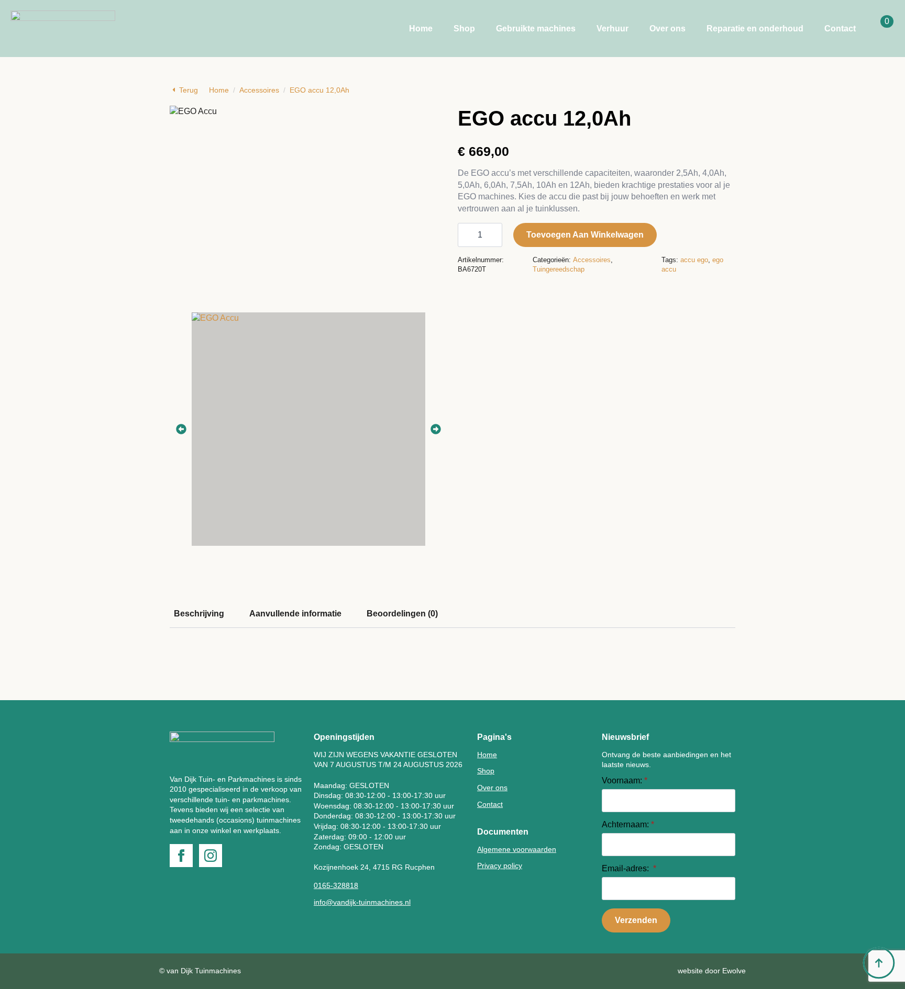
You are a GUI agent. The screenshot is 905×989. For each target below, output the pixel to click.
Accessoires (259, 90)
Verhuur (612, 28)
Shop (464, 28)
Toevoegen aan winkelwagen (585, 234)
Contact (840, 28)
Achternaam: (628, 825)
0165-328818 (336, 885)
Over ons (667, 28)
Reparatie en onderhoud (755, 28)
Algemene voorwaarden (516, 849)
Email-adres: (629, 868)
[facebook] (181, 855)
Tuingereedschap (558, 269)
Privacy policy (499, 865)
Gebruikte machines (536, 28)
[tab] (199, 614)
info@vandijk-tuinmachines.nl (362, 902)
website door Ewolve (712, 970)
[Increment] (494, 235)
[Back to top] (879, 963)
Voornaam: (624, 781)
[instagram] (210, 855)
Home (421, 28)
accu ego (694, 260)
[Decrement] (466, 235)
